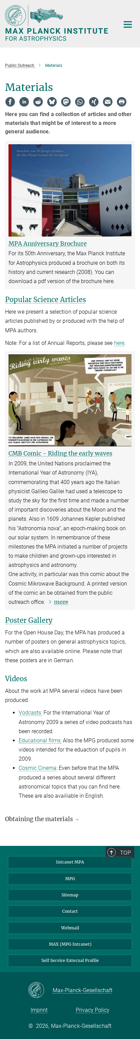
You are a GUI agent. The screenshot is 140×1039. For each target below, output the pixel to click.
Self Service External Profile (70, 960)
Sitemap (70, 894)
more (61, 601)
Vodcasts (30, 712)
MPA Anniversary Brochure (47, 243)
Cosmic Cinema (37, 768)
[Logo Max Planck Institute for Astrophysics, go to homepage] (57, 23)
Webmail (70, 927)
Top (125, 852)
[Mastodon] (66, 102)
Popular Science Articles (45, 299)
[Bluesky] (52, 102)
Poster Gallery (28, 620)
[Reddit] (38, 102)
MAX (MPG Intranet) (70, 944)
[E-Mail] (108, 102)
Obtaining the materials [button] (39, 819)
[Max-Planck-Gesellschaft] (40, 990)
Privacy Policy (92, 1010)
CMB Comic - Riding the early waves (60, 453)
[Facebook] (10, 102)
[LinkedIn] (24, 102)
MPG (70, 878)
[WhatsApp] (80, 102)
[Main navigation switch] (128, 24)
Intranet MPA (70, 862)
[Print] (122, 102)
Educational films (39, 740)
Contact (70, 911)
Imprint (39, 1010)
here (119, 343)
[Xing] (94, 102)
